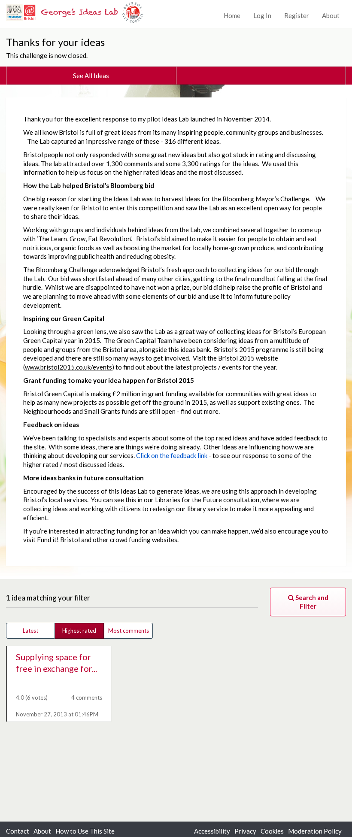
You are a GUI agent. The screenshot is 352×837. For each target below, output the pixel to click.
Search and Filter (311, 602)
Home (232, 15)
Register (296, 15)
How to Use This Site (85, 831)
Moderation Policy (315, 831)
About (331, 15)
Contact (17, 831)
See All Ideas (91, 75)
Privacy (245, 831)
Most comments (128, 630)
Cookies (272, 831)
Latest (30, 630)
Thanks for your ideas (55, 42)
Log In (262, 15)
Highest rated (79, 630)
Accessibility (212, 831)
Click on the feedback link (172, 455)
